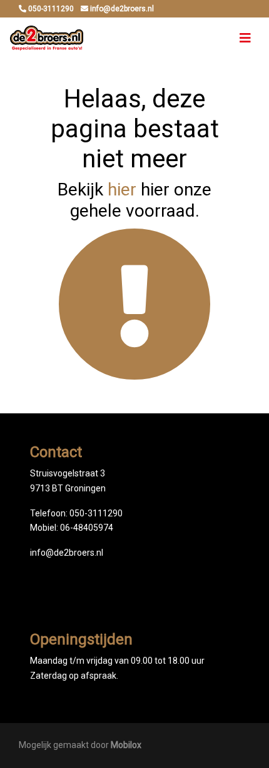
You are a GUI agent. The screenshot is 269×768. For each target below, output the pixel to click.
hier (122, 189)
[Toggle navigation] (245, 38)
